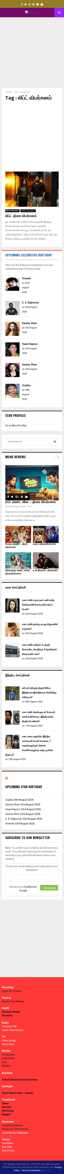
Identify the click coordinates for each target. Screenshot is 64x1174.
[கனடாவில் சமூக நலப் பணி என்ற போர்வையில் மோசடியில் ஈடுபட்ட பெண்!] (12, 611)
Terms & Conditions (31, 1170)
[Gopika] (12, 397)
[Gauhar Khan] (12, 335)
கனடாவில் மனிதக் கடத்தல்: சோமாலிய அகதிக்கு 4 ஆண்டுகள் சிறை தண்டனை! (39, 649)
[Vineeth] (12, 290)
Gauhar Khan (29, 323)
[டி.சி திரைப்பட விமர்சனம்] (46, 560)
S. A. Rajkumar (30, 302)
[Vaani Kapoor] (12, 355)
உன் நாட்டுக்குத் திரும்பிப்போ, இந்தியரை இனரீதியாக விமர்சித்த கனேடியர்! (39, 692)
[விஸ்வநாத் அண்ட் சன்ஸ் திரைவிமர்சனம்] (18, 560)
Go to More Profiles (16, 425)
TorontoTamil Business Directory (20, 1079)
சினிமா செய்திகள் (28, 211)
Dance (5, 1103)
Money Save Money (13, 1001)
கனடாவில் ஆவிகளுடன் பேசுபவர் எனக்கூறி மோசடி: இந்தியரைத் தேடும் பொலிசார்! (38, 717)
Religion (6, 1114)
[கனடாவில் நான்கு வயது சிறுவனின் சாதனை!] (12, 635)
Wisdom (6, 1065)
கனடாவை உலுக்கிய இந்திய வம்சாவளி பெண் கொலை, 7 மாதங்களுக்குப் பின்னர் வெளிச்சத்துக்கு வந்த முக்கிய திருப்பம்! (29, 745)
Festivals (7, 1107)
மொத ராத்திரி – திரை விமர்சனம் (16, 545)
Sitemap (46, 1170)
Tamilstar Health (11, 1011)
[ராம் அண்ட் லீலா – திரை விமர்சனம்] (32, 482)
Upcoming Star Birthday (23, 786)
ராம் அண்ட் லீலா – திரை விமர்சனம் (30, 502)
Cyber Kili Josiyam (12, 991)
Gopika (26, 385)
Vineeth (26, 278)
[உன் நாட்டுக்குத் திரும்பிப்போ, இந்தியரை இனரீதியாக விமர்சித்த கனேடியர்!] (12, 699)
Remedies (7, 1015)
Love (4, 1062)
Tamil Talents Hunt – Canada (17, 1093)
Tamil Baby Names (12, 1125)
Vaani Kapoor (30, 344)
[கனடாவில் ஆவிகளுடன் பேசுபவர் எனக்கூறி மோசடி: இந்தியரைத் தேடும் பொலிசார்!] (12, 723)
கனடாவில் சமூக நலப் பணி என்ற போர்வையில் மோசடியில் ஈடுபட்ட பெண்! (38, 605)
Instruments (8, 1058)
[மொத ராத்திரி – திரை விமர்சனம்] (18, 534)
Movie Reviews (12, 211)
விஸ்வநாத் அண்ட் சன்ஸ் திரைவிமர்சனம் (17, 572)
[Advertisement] (32, 52)
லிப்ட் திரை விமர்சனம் (21, 216)
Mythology (8, 1110)
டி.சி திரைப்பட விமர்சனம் (45, 570)
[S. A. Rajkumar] (12, 314)
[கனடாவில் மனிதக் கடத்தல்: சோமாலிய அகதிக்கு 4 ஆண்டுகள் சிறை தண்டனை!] (12, 656)
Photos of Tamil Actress (15, 1129)
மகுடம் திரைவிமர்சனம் (44, 544)
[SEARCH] (55, 441)
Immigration (8, 1054)
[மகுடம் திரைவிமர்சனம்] (46, 534)
